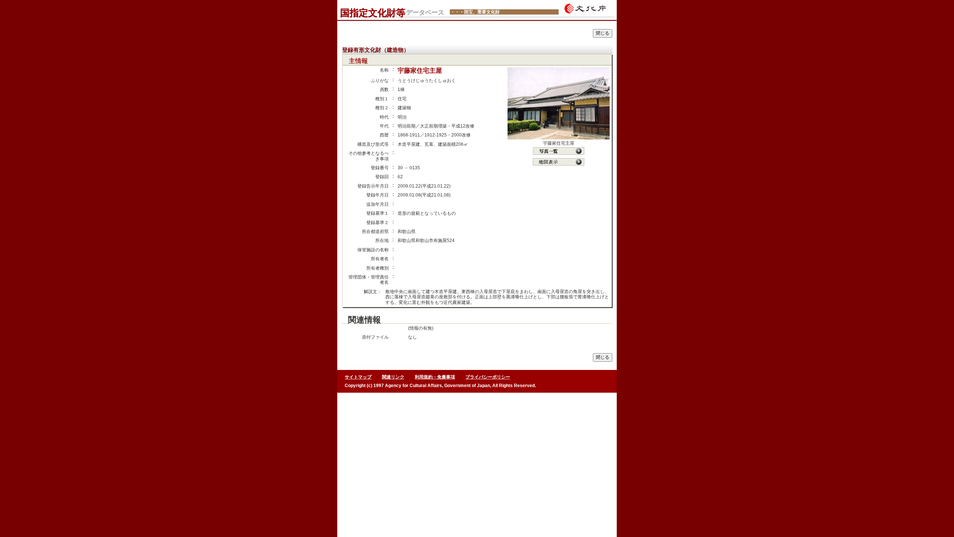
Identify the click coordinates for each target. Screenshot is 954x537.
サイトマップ (358, 377)
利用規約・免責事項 (435, 377)
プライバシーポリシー (487, 377)
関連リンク (393, 377)
